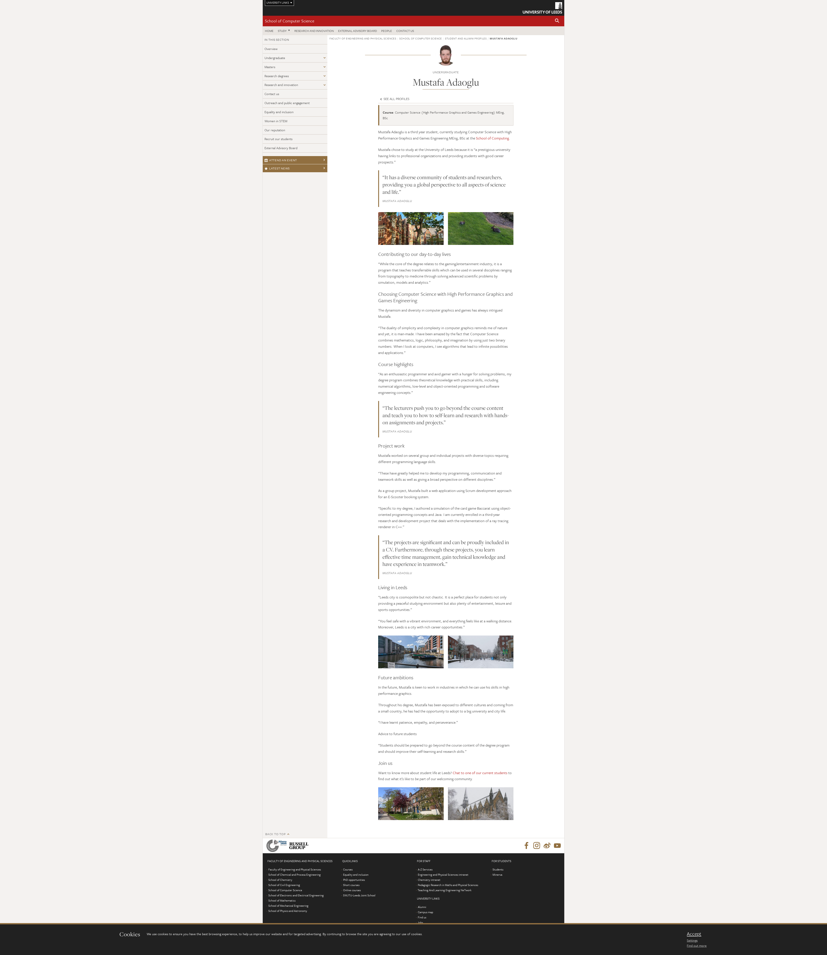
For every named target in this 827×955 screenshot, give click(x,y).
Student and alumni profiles (466, 38)
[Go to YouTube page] (557, 845)
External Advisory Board (357, 30)
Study (282, 30)
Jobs (420, 922)
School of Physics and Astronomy (287, 911)
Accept (694, 933)
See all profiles (396, 98)
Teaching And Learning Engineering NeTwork (444, 890)
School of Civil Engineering (284, 885)
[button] (557, 21)
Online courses (352, 890)
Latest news (279, 168)
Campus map (425, 912)
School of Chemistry (280, 880)
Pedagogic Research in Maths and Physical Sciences (448, 885)
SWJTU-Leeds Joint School (359, 895)
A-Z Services (425, 869)
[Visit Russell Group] (300, 845)
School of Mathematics (281, 900)
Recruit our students (278, 138)
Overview (271, 48)
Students (498, 869)
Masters (269, 66)
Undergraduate (274, 57)
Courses (348, 869)
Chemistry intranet (429, 880)
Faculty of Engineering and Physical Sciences (363, 38)
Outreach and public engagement (287, 102)
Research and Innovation (314, 30)
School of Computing (492, 138)
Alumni (422, 907)
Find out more (697, 945)
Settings (692, 940)
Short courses (351, 885)
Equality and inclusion (279, 112)
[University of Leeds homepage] (542, 8)
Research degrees (276, 76)
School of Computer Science (289, 21)
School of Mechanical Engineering (288, 905)
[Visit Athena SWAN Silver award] (277, 845)
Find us (422, 917)
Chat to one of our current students (480, 772)
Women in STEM (275, 121)
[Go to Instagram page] (536, 845)
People (386, 30)
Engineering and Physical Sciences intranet (443, 874)
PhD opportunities (354, 880)
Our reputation (274, 130)
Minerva (497, 874)
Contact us (405, 30)
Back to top (275, 834)
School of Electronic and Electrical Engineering (296, 895)
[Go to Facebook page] (526, 845)
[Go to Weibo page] (547, 845)
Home (269, 30)
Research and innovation (281, 84)
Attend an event (283, 160)
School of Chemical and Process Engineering (294, 874)
